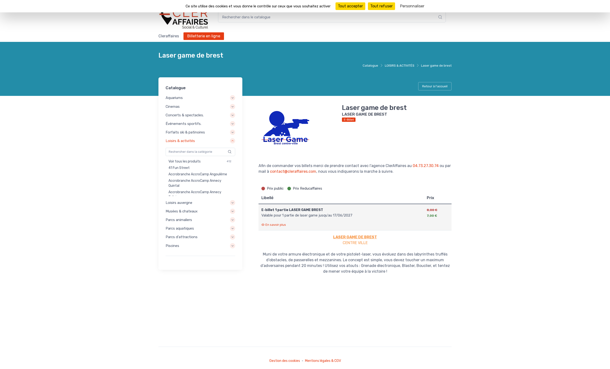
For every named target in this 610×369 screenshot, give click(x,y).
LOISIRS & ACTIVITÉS (399, 65)
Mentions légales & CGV (323, 361)
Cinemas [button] (173, 106)
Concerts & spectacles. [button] (185, 115)
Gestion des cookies (284, 361)
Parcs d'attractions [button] (182, 237)
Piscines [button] (172, 246)
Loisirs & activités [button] (180, 141)
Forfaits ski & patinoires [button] (185, 132)
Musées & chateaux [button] (182, 211)
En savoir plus (275, 224)
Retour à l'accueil (434, 86)
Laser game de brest (436, 65)
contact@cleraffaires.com (293, 171)
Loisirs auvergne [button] (179, 203)
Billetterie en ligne (203, 36)
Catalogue (370, 65)
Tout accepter (350, 6)
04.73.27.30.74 (426, 165)
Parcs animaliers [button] (179, 220)
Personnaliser (412, 6)
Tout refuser (381, 6)
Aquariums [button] (174, 98)
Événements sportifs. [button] (183, 124)
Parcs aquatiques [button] (180, 228)
